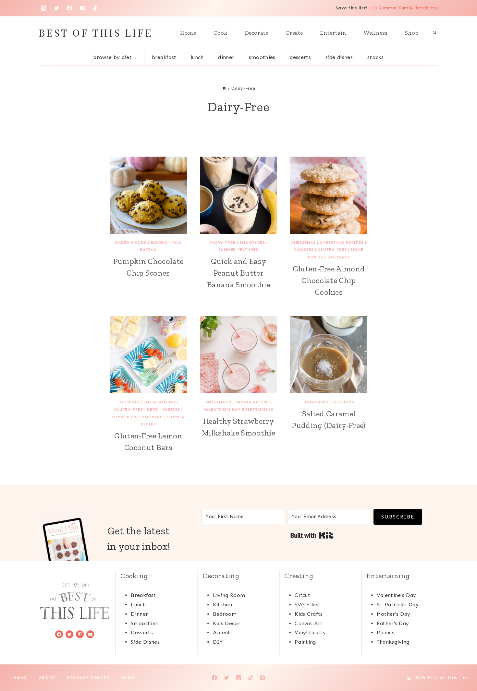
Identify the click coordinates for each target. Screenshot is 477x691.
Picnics (385, 632)
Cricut (302, 595)
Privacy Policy (88, 677)
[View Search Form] (434, 33)
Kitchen (222, 605)
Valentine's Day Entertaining (238, 409)
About (47, 677)
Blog (128, 677)
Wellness (375, 32)
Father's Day (393, 623)
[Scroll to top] (462, 666)
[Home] (224, 88)
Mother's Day (393, 614)
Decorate (256, 32)
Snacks (375, 57)
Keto (152, 409)
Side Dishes (339, 57)
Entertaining (159, 402)
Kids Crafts (309, 614)
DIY (218, 642)
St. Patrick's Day (398, 605)
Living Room (229, 595)
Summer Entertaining (137, 417)
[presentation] (148, 195)
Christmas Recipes (341, 242)
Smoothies (262, 57)
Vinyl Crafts (310, 632)
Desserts (300, 57)
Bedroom (225, 614)
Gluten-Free (332, 249)
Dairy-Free (222, 242)
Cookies (303, 249)
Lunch (197, 57)
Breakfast (164, 57)
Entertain (333, 32)
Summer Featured (238, 249)
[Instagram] (44, 8)
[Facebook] (69, 8)
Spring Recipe (252, 402)
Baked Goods (130, 242)
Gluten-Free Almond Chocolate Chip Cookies (329, 280)
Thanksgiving (393, 642)
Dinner (226, 57)
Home (188, 32)
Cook (220, 32)
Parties (171, 409)
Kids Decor (226, 623)
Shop (412, 32)
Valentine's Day (396, 595)
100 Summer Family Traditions (403, 8)
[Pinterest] (82, 8)
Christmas (303, 242)
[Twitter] (57, 8)
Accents (223, 632)
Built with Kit (312, 535)
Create (294, 32)
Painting (305, 642)
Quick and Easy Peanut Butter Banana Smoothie (238, 272)
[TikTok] (95, 8)
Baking (159, 242)
